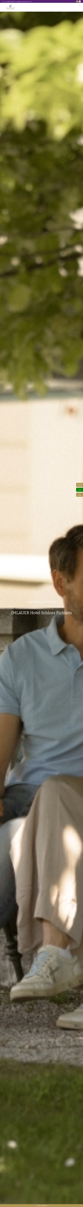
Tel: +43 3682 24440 (8, 2)
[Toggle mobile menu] (80, 5)
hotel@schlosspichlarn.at (23, 2)
